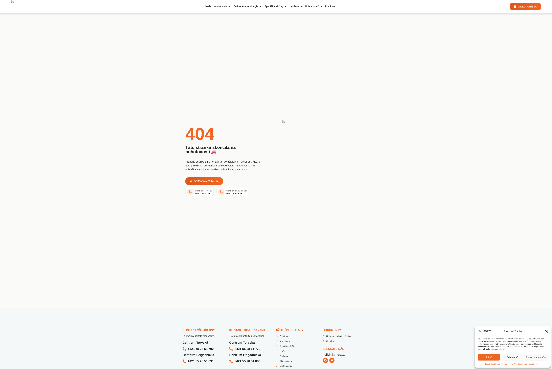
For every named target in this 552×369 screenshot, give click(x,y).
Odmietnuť (512, 357)
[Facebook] (325, 360)
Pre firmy (330, 6)
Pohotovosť (312, 6)
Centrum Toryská (203, 191)
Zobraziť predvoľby (536, 357)
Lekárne (294, 6)
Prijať (489, 357)
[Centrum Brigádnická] (221, 192)
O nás (208, 6)
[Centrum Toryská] (190, 192)
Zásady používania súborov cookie (499, 364)
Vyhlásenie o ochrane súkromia (526, 364)
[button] (546, 331)
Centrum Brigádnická (236, 191)
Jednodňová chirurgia (246, 6)
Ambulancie (220, 6)
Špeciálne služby (274, 6)
